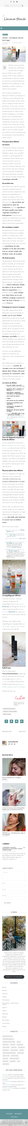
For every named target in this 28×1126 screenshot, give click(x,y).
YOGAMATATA (6, 1085)
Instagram (18, 1114)
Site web (4, 895)
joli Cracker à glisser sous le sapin (13, 626)
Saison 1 (4, 1004)
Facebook (9, 1114)
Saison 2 (4, 1007)
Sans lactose (6, 1055)
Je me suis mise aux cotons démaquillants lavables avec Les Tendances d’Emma (13, 808)
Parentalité (6, 1050)
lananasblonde (6, 42)
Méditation (13, 1047)
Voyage (4, 1026)
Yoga (18, 1061)
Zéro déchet (6, 1064)
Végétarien (12, 1061)
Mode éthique (6, 1047)
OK (15, 1125)
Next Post (22, 731)
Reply (24, 847)
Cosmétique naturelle (9, 708)
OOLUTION (5, 1081)
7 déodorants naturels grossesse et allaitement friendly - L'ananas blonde (12, 849)
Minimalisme (20, 1044)
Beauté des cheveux (7, 1036)
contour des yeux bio (17, 538)
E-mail (4, 889)
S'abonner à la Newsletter (14, 977)
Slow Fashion (5, 1020)
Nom (3, 883)
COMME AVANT (7, 1088)
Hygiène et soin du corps (10, 711)
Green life (4, 993)
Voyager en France (14, 1058)
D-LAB (4, 1078)
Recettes (4, 1017)
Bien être (4, 990)
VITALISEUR (5, 1076)
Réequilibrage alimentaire (9, 1053)
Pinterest (14, 1117)
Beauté (5, 34)
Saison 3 (4, 1010)
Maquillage (6, 1044)
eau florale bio (14, 546)
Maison (18, 1041)
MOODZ (4, 1074)
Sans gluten (20, 1053)
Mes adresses (5, 1000)
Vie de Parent (6, 1023)
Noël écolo (5, 1014)
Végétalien (5, 1061)
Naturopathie (21, 1047)
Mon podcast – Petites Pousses (10, 1003)
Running (22, 1050)
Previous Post (7, 731)
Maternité (12, 1044)
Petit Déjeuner (14, 1050)
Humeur (4, 996)
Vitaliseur (5, 1058)
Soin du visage (7, 714)
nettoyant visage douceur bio (15, 550)
